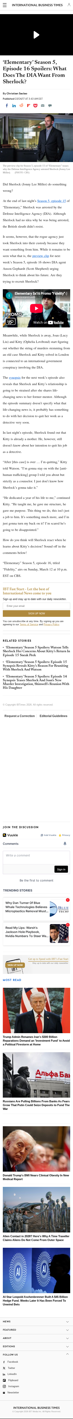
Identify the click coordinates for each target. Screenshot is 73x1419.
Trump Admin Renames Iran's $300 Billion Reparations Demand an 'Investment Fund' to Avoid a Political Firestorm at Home (36, 1040)
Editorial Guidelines (53, 716)
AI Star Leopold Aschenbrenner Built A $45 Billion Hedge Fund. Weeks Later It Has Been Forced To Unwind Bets (35, 1300)
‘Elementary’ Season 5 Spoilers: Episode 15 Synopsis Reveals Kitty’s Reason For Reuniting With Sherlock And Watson (35, 666)
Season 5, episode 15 (51, 200)
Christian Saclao (17, 93)
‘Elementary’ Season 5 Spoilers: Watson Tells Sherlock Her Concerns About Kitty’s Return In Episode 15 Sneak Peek (36, 651)
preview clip (40, 255)
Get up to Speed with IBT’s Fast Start (48, 959)
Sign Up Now (15, 965)
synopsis (15, 377)
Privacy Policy (51, 624)
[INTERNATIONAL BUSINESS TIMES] (37, 5)
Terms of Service (29, 624)
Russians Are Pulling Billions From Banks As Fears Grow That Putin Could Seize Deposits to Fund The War (36, 1105)
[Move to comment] (50, 105)
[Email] (42, 105)
